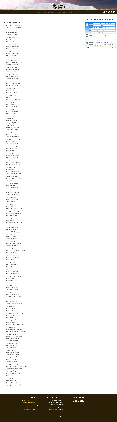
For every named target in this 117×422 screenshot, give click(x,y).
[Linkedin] (111, 12)
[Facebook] (104, 12)
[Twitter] (107, 12)
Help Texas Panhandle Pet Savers (57, 404)
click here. (27, 406)
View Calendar (112, 47)
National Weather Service (56, 406)
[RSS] (114, 12)
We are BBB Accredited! (55, 407)
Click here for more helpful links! (57, 409)
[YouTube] (109, 12)
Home (38, 12)
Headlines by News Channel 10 (57, 402)
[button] (54, 12)
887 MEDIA (68, 416)
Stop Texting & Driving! (55, 400)
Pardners (44, 12)
